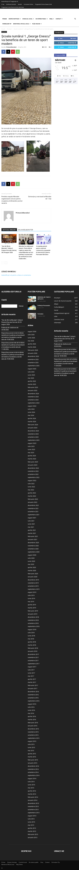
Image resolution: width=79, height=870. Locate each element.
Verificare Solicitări (11, 4)
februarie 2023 (33, 462)
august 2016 (32, 704)
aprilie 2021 (32, 530)
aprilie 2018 (32, 642)
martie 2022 (32, 496)
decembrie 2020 (33, 543)
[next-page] (6, 262)
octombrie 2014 (33, 772)
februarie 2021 (33, 536)
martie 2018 (32, 645)
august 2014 (32, 778)
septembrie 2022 (33, 477)
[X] (8, 52)
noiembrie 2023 (33, 434)
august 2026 (32, 331)
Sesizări (20, 4)
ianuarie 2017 (32, 688)
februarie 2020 (33, 574)
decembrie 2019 (33, 580)
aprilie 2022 (32, 493)
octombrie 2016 (33, 698)
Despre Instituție (14, 19)
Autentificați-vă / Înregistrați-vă (9, 1)
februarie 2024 (33, 425)
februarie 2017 (33, 685)
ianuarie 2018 (32, 651)
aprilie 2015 (32, 754)
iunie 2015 (31, 747)
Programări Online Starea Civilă (43, 4)
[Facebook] (3, 52)
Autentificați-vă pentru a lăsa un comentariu (16, 275)
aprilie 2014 (32, 791)
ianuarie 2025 (32, 390)
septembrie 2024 (33, 403)
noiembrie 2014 (33, 769)
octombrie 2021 (33, 512)
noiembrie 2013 (33, 806)
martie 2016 (32, 719)
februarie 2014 (33, 797)
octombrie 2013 (33, 810)
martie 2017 (32, 682)
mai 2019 (31, 602)
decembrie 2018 (33, 617)
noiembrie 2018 (33, 620)
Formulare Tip (6, 24)
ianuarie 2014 (32, 800)
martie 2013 (32, 831)
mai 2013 (31, 825)
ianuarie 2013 (32, 837)
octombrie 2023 (33, 437)
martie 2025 (32, 384)
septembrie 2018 (33, 626)
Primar (4, 19)
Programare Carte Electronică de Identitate (12, 7)
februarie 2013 (33, 834)
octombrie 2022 (33, 474)
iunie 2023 (31, 449)
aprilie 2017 (32, 679)
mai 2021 (31, 527)
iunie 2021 (31, 524)
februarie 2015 (33, 760)
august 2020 (32, 555)
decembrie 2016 (33, 692)
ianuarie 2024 (32, 428)
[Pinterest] (13, 52)
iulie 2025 (31, 372)
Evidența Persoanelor (44, 305)
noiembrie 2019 (33, 583)
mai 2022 (31, 490)
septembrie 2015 (33, 738)
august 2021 (32, 518)
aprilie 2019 (32, 605)
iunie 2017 (31, 673)
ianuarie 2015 (32, 763)
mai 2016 (31, 713)
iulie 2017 (31, 670)
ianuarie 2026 (32, 353)
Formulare (40, 314)
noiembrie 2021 (33, 508)
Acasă (3, 29)
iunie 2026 (31, 338)
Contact (58, 19)
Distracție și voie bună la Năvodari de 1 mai (39, 198)
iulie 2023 (31, 446)
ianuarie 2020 (32, 577)
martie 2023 (32, 459)
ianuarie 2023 (32, 465)
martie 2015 (32, 757)
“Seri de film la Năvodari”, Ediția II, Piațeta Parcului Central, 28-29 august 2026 (12, 322)
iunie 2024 (31, 412)
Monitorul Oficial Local (21, 24)
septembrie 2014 (33, 775)
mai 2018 (31, 639)
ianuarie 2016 (32, 726)
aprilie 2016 (32, 716)
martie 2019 (32, 608)
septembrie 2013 (33, 813)
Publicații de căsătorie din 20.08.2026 (9, 329)
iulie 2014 (31, 782)
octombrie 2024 (33, 400)
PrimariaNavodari (11, 47)
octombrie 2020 (33, 549)
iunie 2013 (31, 822)
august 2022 (32, 480)
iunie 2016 (31, 710)
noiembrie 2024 (33, 397)
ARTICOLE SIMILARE (9, 230)
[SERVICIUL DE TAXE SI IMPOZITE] (32, 299)
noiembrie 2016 (33, 695)
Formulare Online (28, 4)
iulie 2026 (31, 335)
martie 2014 (32, 794)
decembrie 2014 (33, 766)
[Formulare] (32, 316)
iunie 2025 (31, 375)
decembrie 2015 (33, 729)
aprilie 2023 (32, 456)
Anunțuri (9, 29)
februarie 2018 (33, 648)
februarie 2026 (33, 350)
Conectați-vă (72, 43)
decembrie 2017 (33, 654)
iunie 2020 (31, 561)
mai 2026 (31, 341)
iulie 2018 (31, 633)
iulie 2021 (31, 521)
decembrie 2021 (33, 505)
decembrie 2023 (33, 431)
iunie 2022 (31, 487)
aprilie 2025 (32, 381)
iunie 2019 (31, 598)
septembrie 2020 (33, 552)
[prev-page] (2, 262)
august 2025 (32, 369)
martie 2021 (32, 533)
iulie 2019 (31, 595)
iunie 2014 (31, 785)
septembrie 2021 (33, 515)
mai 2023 (31, 453)
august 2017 (32, 667)
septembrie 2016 (33, 701)
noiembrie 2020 (33, 546)
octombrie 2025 (33, 363)
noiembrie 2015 (33, 732)
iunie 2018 (31, 636)
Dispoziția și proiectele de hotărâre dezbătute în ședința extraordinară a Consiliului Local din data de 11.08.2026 (12, 346)
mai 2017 (31, 676)
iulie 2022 (31, 484)
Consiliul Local (27, 19)
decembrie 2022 (33, 468)
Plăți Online (36, 24)
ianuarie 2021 (32, 539)
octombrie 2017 (33, 661)
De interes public (41, 19)
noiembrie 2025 (33, 359)
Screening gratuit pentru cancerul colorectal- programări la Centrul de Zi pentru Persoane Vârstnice (43, 250)
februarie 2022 (33, 499)
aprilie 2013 (32, 828)
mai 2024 (31, 415)
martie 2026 (32, 347)
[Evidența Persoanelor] (32, 307)
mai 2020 (31, 564)
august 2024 (32, 406)
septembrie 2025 (33, 366)
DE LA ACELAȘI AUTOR (25, 230)
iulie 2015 (31, 744)
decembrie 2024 (33, 394)
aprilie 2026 (32, 344)
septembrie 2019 (33, 589)
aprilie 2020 (32, 567)
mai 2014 (31, 788)
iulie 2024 (31, 409)
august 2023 (32, 443)
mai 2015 (31, 751)
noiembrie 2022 (33, 471)
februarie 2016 (33, 723)
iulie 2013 (31, 819)
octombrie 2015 (33, 735)
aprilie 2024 (32, 418)
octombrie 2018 (33, 623)
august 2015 (32, 741)
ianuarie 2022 (32, 502)
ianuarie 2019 (32, 614)
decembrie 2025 (33, 356)
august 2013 (32, 816)
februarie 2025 (33, 387)
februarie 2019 (33, 611)
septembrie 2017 (33, 664)
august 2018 (32, 629)
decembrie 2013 (33, 803)
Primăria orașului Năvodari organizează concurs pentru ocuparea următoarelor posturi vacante (11, 200)
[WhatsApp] (18, 52)
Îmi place (73, 38)
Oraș (50, 19)
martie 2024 (32, 421)
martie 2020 (32, 570)
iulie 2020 (31, 558)
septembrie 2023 (33, 440)
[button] (75, 19)
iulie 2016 (31, 707)
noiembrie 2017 (33, 657)
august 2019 (32, 592)
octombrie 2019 (33, 586)
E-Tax (2, 4)
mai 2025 (31, 378)
